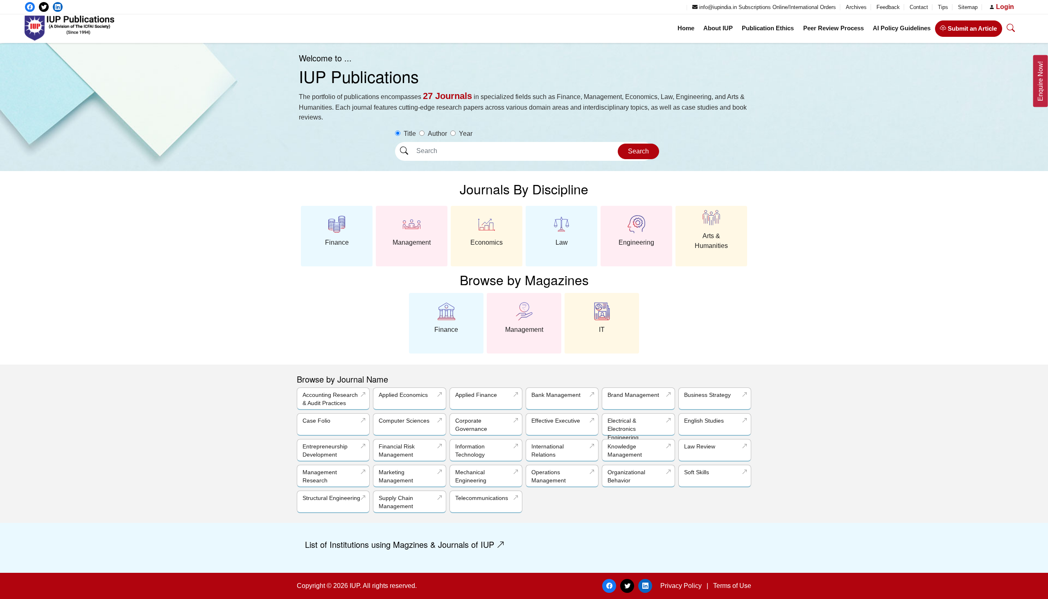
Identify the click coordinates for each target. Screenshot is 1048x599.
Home (686, 28)
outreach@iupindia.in (656, 7)
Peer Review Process (833, 28)
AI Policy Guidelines (902, 28)
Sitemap (968, 7)
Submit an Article (971, 28)
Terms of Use (732, 585)
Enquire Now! (1040, 81)
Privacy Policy (681, 585)
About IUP (718, 28)
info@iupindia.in (717, 7)
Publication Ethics (768, 28)
